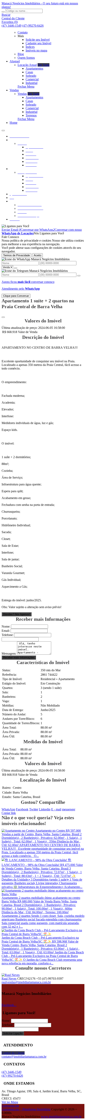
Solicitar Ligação (12, 1033)
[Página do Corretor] (11, 975)
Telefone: (7, 635)
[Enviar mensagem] (15, 268)
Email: (6, 630)
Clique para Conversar (16, 295)
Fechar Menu (26, 86)
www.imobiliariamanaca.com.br (61, 1116)
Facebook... (9, 1005)
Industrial (31, 83)
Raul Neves (9, 978)
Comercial (32, 79)
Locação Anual (27, 65)
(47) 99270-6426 (33, 25)
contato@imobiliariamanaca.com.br (24, 1056)
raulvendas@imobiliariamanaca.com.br (26, 982)
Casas (29, 72)
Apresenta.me (10, 1105)
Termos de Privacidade (16, 255)
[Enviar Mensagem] (78, 275)
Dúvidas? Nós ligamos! (16, 614)
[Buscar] (3, 11)
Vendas (22, 93)
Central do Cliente (13, 1053)
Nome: (6, 626)
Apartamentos (34, 68)
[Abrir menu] (3, 129)
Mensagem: (9, 653)
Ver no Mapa (10, 1102)
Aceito (37, 255)
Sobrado (31, 75)
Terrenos (31, 115)
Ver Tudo (43, 65)
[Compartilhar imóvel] (3, 317)
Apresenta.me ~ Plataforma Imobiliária (26, 1109)
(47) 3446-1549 (11, 25)
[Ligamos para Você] (15, 226)
